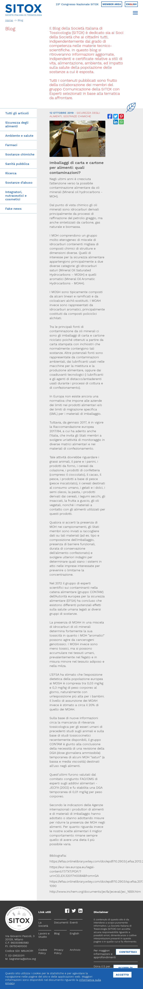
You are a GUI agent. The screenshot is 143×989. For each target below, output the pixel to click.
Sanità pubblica (17, 164)
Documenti (60, 922)
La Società (43, 924)
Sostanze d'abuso (18, 182)
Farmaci (11, 145)
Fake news (13, 208)
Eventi (74, 922)
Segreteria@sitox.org (22, 958)
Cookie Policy (42, 951)
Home (9, 20)
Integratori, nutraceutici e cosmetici (16, 195)
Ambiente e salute (19, 135)
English (74, 933)
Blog (56, 933)
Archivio (75, 949)
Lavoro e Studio (44, 935)
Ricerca (10, 173)
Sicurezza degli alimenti (16, 124)
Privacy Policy (58, 951)
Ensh (131, 4)
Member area (112, 4)
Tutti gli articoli (17, 113)
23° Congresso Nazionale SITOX (77, 4)
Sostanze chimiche (19, 154)
